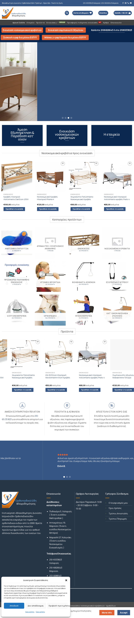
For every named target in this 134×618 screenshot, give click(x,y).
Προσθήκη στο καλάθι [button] (14, 209)
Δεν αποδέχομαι (36, 605)
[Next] (128, 81)
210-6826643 (55, 567)
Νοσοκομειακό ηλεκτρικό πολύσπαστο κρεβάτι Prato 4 (117, 198)
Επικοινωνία (116, 22)
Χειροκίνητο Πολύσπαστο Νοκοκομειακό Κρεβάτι (82, 198)
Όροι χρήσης (29, 612)
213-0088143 (55, 575)
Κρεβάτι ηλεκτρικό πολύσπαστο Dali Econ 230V (16, 198)
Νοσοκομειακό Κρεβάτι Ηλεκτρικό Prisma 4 (47, 198)
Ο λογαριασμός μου (118, 502)
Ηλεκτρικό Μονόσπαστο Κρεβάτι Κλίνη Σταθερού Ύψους (91, 377)
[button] (66, 580)
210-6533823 (55, 559)
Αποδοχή (14, 605)
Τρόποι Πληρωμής (118, 518)
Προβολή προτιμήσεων (58, 605)
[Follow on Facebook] (123, 3)
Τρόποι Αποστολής (118, 513)
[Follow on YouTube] (131, 3)
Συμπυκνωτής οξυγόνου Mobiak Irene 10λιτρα (58, 376)
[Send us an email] (125, 3)
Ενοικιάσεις (51, 22)
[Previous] (6, 81)
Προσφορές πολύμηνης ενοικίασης (82, 22)
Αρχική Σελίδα (19, 22)
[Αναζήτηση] (67, 13)
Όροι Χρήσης (115, 508)
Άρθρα (106, 22)
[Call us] (128, 3)
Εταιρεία (30, 22)
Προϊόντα (40, 22)
